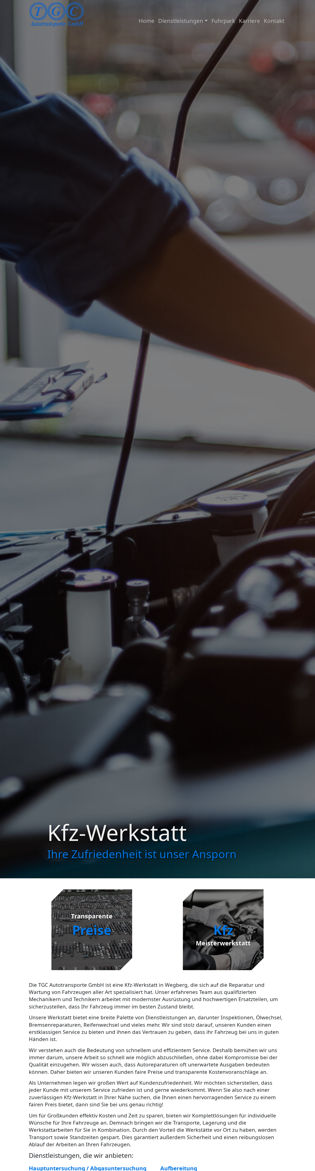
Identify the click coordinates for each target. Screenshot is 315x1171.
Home (147, 20)
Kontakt (274, 20)
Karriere (249, 20)
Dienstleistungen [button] (180, 20)
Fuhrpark (223, 20)
